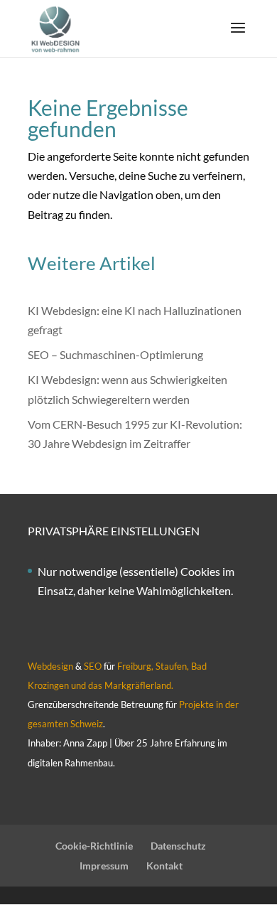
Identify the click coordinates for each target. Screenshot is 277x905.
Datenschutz (178, 846)
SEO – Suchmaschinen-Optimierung (115, 354)
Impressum (104, 866)
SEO (93, 666)
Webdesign (50, 666)
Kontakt (164, 866)
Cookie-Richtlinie (94, 846)
